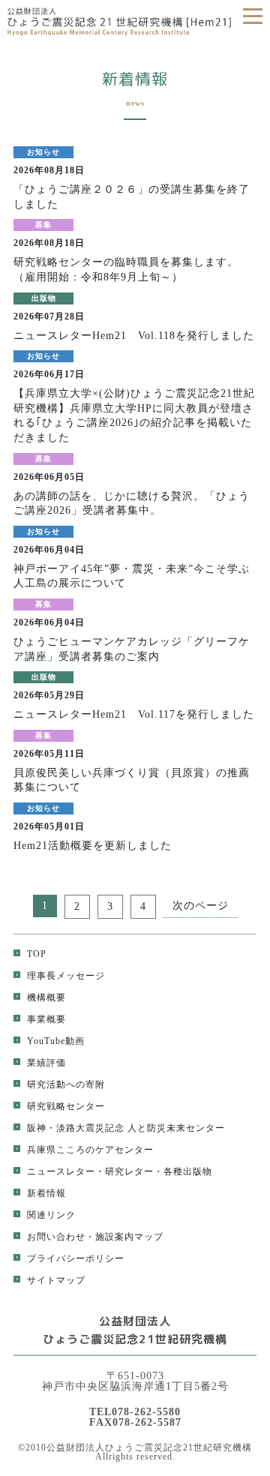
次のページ (200, 905)
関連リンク (51, 1215)
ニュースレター (61, 1171)
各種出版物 (188, 1171)
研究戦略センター (66, 1106)
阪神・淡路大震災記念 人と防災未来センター (126, 1128)
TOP (36, 954)
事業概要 (46, 1019)
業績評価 (46, 1063)
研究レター (129, 1171)
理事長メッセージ (66, 975)
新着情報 (46, 1193)
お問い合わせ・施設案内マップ (95, 1237)
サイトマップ (56, 1280)
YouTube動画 (56, 1041)
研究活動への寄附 (66, 1084)
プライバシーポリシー (75, 1258)
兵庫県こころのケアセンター (90, 1149)
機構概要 (46, 997)
